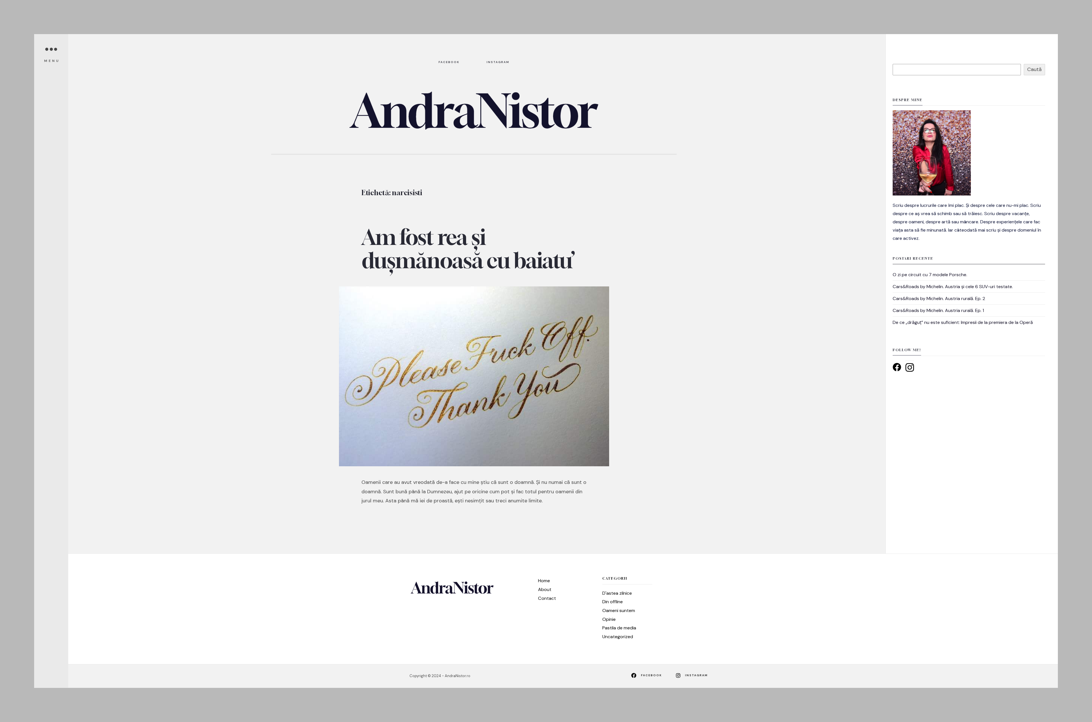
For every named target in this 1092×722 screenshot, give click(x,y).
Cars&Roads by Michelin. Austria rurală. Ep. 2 (939, 298)
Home (544, 581)
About (544, 589)
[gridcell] (969, 222)
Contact (547, 598)
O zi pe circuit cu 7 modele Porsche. (930, 275)
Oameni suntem (618, 610)
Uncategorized (617, 637)
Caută (1034, 69)
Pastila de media (619, 628)
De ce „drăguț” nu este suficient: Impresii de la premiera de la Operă (963, 322)
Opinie (609, 619)
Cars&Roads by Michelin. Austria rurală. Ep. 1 (938, 310)
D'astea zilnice (617, 593)
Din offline (612, 602)
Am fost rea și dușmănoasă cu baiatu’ (468, 248)
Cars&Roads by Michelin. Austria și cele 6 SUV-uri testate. (953, 287)
